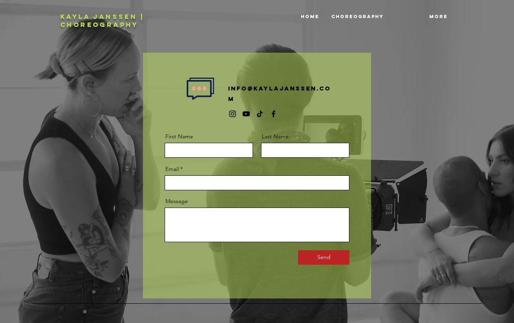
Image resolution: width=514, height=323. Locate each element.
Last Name (275, 136)
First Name (179, 136)
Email (172, 169)
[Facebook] (273, 113)
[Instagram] (232, 113)
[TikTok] (259, 113)
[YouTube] (246, 113)
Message (176, 201)
